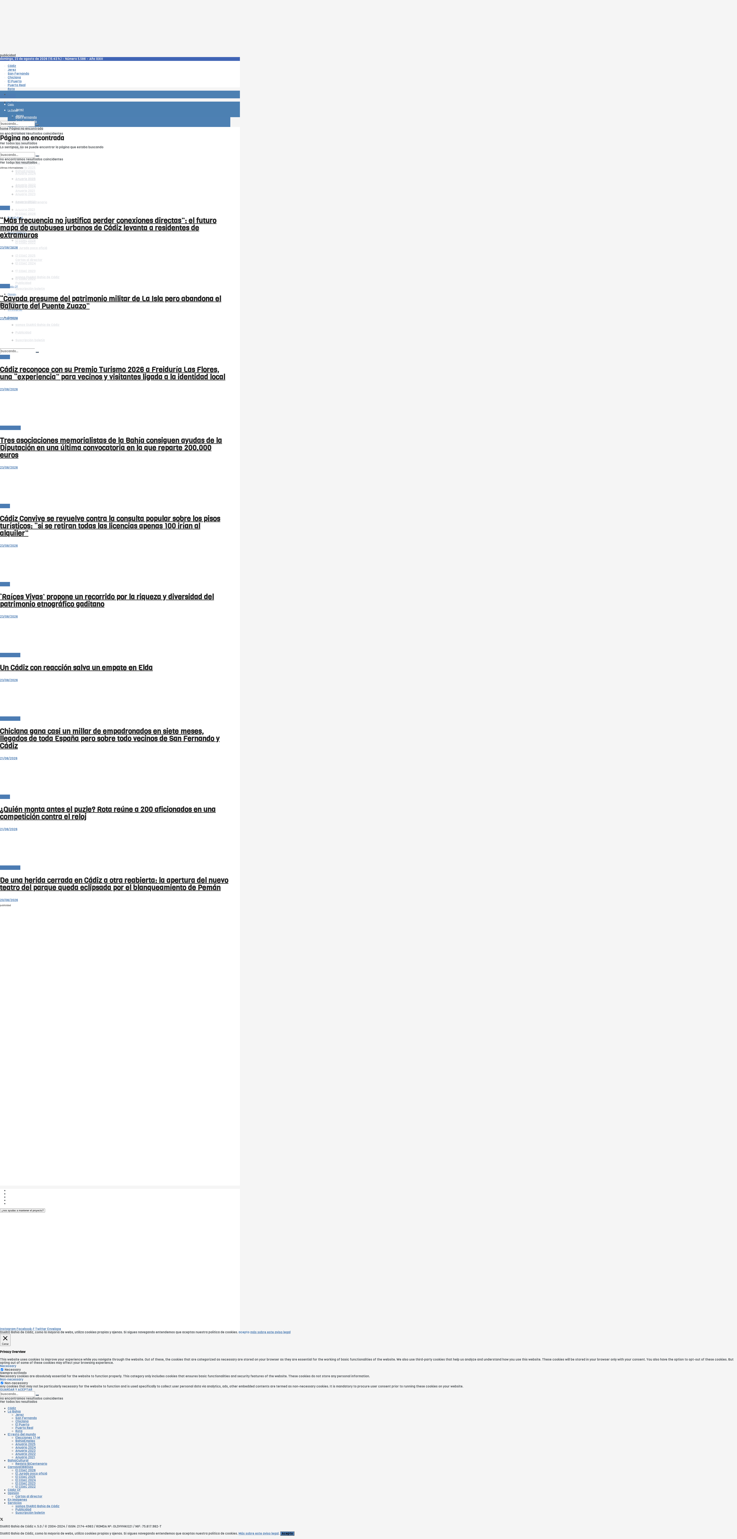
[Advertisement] (115, 27)
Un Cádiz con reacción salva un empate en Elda (76, 668)
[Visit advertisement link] (9, 106)
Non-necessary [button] (11, 1379)
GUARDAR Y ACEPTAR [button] (16, 1389)
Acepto (287, 1533)
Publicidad (16, 1197)
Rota (18, 1431)
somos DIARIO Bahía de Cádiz (37, 1506)
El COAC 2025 (25, 1477)
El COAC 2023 (25, 1483)
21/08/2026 (8, 758)
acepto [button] (244, 1332)
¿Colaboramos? (19, 1203)
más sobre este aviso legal (270, 1332)
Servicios (15, 1503)
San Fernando (26, 1418)
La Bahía (14, 1411)
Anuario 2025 (25, 168)
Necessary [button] (8, 1366)
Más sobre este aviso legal (259, 1533)
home (4, 128)
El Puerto (22, 1424)
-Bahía (5, 208)
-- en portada (10, 655)
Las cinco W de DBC (23, 1194)
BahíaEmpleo (25, 1441)
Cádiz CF (14, 1490)
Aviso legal (16, 1200)
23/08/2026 (9, 247)
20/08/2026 (9, 900)
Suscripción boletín (30, 289)
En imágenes (17, 1500)
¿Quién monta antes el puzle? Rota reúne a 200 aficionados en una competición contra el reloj (108, 813)
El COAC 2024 (25, 1480)
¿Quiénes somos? (21, 1190)
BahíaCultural (10, 428)
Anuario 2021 (25, 1457)
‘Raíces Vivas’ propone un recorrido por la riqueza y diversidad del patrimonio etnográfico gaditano (107, 600)
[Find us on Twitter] (1, 1520)
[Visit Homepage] (40, 84)
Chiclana (22, 1421)
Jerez (19, 1415)
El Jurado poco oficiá (31, 248)
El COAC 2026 (25, 214)
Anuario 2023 (25, 1451)
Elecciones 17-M (27, 1437)
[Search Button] (37, 124)
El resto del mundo (18, 150)
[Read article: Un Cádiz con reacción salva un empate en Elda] (115, 635)
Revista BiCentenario (31, 1464)
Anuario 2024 (25, 1447)
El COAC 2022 (25, 242)
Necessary (13, 1369)
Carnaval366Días (17, 208)
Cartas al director (28, 1496)
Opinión (13, 1493)
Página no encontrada (26, 128)
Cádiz (12, 1408)
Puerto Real (24, 1428)
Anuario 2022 (25, 1454)
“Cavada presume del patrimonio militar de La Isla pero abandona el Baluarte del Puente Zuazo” (110, 302)
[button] (22, 1210)
